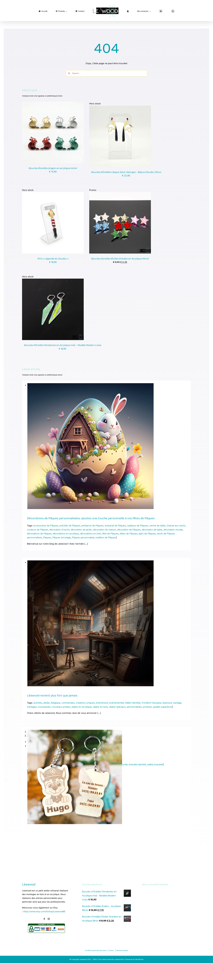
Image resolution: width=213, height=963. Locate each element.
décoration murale (173, 529)
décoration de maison (104, 529)
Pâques (47, 537)
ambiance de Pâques (92, 525)
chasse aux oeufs (176, 525)
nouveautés (44, 707)
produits (147, 707)
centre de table (157, 525)
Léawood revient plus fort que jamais (52, 695)
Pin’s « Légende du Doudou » (53, 259)
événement (102, 702)
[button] (152, 10)
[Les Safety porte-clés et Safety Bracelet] (74, 731)
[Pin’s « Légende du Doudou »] (53, 194)
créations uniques (85, 702)
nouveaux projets (61, 707)
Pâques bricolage (61, 537)
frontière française (151, 702)
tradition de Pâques (106, 537)
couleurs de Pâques (37, 529)
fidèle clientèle (132, 702)
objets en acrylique (81, 707)
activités (37, 702)
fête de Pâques (110, 533)
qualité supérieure (162, 707)
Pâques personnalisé (83, 537)
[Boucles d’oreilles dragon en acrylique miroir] (53, 103)
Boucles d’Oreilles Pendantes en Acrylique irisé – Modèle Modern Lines (62, 345)
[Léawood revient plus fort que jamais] (90, 562)
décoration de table (152, 529)
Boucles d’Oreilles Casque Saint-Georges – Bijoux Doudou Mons (126, 172)
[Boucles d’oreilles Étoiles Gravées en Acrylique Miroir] (120, 194)
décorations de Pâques (39, 533)
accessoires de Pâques (45, 525)
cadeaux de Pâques (137, 525)
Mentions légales (122, 950)
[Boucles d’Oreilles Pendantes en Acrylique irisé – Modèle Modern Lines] (53, 280)
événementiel (116, 702)
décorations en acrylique (66, 533)
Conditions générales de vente (95, 950)
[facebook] (44, 919)
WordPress (139, 959)
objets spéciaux (117, 707)
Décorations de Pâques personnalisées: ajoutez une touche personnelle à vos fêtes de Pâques (91, 518)
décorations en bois (90, 533)
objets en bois (100, 707)
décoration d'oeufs (59, 529)
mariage (177, 702)
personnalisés (134, 707)
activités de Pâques (69, 525)
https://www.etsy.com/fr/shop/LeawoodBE (44, 911)
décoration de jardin (81, 529)
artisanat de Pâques (115, 525)
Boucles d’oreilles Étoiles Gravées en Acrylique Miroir (120, 259)
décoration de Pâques (129, 529)
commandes (68, 702)
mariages (32, 707)
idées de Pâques (128, 533)
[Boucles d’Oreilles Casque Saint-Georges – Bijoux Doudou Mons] (120, 107)
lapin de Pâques (147, 533)
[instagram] (49, 919)
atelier (46, 702)
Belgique (55, 702)
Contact (111, 950)
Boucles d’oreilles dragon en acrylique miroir (52, 168)
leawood (167, 702)
